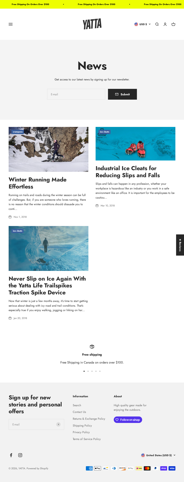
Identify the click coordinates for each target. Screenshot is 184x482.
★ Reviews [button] (180, 245)
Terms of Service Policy (87, 439)
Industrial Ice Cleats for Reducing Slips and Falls (128, 171)
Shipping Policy (82, 425)
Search (77, 405)
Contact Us (79, 412)
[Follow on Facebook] (11, 455)
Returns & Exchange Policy (89, 419)
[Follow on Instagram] (20, 455)
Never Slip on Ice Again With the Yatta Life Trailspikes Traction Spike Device (47, 285)
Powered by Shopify (37, 468)
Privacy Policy (81, 432)
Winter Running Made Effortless (37, 182)
